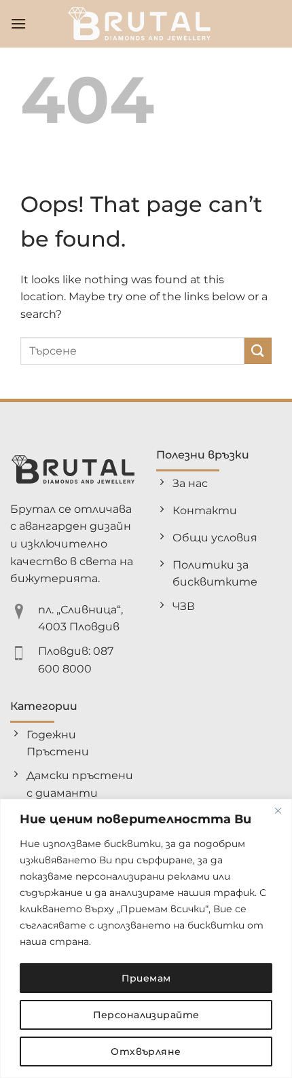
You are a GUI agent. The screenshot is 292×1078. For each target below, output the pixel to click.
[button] (18, 23)
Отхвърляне (146, 1051)
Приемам (146, 978)
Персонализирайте (146, 1015)
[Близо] (278, 810)
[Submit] (258, 351)
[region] (146, 938)
